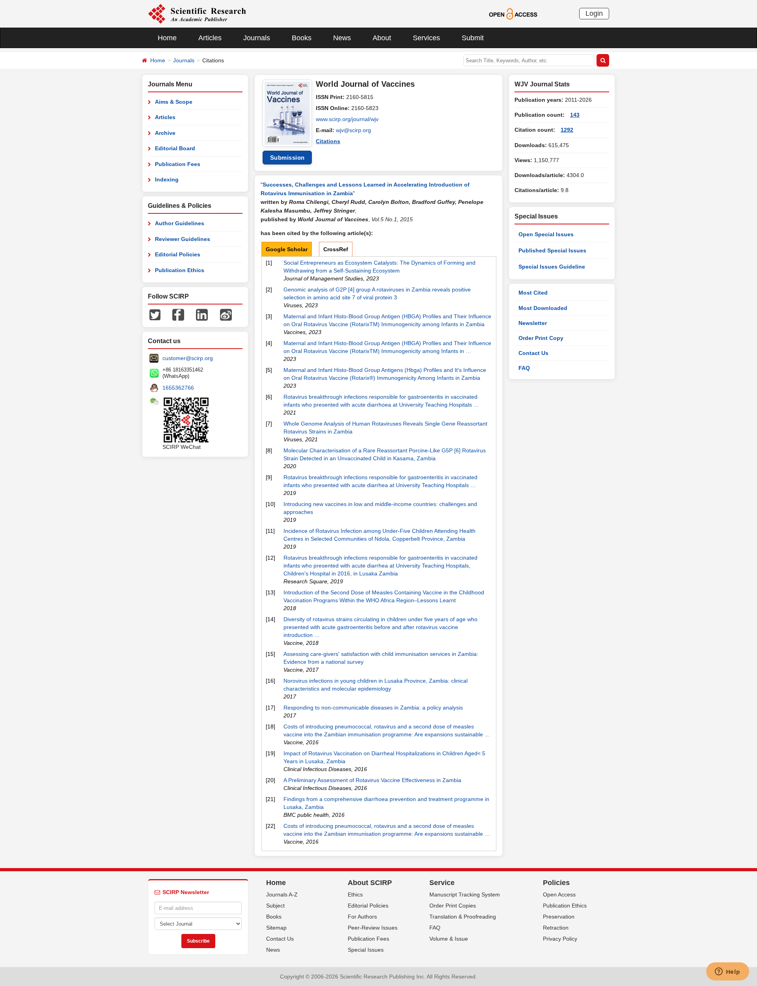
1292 (567, 130)
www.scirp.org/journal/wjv (347, 119)
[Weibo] (226, 314)
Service (442, 883)
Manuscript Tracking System (464, 894)
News (342, 38)
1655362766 (178, 388)
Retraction (556, 927)
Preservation (558, 916)
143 (575, 115)
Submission (287, 157)
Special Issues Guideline (551, 266)
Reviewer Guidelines (182, 239)
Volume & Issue (448, 939)
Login (594, 13)
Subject (275, 905)
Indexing (167, 179)
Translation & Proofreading (462, 916)
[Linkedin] (202, 314)
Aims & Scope (173, 102)
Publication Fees (177, 164)
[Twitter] (154, 314)
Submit (473, 38)
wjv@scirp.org (353, 130)
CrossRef (335, 249)
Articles (210, 38)
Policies (556, 883)
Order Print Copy (540, 338)
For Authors (362, 916)
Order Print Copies (452, 905)
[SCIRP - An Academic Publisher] (197, 13)
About (382, 38)
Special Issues (366, 950)
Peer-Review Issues (372, 927)
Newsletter (532, 323)
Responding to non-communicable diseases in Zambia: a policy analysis (373, 707)
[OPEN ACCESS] (513, 13)
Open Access (559, 894)
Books (301, 38)
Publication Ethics (179, 270)
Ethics (355, 894)
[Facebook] (178, 314)
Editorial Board (175, 148)
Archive (165, 133)
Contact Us (533, 353)
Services (426, 38)
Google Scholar (287, 249)
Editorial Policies (177, 254)
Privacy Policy (560, 939)
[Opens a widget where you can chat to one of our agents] (727, 972)
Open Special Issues (546, 234)
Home (167, 38)
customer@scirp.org (187, 358)
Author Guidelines (179, 223)
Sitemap (276, 927)
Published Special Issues (552, 250)
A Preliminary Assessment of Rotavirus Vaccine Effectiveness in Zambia (372, 780)
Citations (328, 141)
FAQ (524, 368)
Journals (256, 38)
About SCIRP (370, 883)
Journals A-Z (282, 894)
